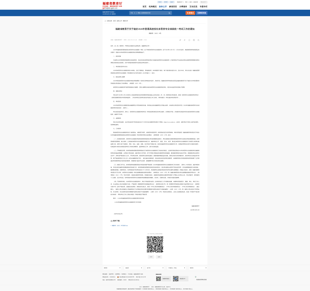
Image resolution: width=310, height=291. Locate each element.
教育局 (191, 268)
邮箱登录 (196, 2)
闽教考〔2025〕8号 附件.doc (120, 225)
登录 (186, 2)
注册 (190, 2)
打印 (151, 257)
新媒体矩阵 (158, 274)
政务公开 (163, 6)
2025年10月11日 (193, 210)
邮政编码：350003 (122, 280)
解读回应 (173, 6)
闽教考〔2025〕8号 (155, 33)
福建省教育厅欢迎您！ (109, 12)
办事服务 (183, 6)
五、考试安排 (116, 101)
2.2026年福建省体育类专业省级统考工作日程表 (126, 202)
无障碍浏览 (201, 13)
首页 (144, 6)
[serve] (113, 5)
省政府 (172, 2)
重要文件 (125, 21)
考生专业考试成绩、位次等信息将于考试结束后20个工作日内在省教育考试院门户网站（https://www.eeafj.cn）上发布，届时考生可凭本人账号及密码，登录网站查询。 (155, 123)
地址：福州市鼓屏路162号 (109, 280)
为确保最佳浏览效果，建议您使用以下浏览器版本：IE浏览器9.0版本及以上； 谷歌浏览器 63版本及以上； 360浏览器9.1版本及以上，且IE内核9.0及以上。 (155, 289)
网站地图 (105, 274)
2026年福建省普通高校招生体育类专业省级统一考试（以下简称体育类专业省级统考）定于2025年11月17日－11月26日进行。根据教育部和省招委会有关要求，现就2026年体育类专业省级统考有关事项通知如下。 (155, 51)
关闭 (159, 257)
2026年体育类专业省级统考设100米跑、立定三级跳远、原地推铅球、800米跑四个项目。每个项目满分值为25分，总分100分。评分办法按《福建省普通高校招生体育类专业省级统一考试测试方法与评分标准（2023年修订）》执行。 (155, 72)
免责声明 (111, 274)
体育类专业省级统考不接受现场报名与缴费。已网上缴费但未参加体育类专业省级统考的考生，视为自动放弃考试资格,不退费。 (148, 87)
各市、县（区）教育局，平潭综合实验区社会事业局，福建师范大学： (131, 46)
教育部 (166, 2)
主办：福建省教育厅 (144, 286)
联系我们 (124, 274)
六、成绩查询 (116, 118)
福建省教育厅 (194, 206)
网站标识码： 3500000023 (109, 277)
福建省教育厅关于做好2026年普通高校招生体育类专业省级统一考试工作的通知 (155, 29)
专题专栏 (203, 6)
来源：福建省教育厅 (116, 40)
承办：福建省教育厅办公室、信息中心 (161, 286)
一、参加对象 (116, 56)
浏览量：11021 (143, 40)
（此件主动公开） (117, 213)
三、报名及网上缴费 (118, 77)
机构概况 (153, 6)
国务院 (160, 2)
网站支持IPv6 (204, 2)
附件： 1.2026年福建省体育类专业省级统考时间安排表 (127, 198)
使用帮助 (117, 274)
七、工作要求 (116, 128)
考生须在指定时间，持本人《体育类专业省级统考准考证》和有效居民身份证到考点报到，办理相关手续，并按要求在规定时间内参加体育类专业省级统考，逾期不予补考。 (155, 113)
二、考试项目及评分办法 (119, 66)
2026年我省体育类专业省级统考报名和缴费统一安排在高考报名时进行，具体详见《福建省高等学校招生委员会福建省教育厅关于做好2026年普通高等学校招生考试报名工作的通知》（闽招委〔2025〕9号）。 (155, 82)
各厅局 (148, 268)
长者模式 (190, 13)
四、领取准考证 (116, 91)
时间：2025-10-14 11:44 (130, 40)
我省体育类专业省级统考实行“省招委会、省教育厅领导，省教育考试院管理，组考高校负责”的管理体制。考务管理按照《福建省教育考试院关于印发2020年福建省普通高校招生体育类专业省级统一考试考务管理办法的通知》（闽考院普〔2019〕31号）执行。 (155, 134)
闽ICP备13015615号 (141, 277)
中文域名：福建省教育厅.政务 (135, 274)
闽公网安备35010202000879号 (126, 277)
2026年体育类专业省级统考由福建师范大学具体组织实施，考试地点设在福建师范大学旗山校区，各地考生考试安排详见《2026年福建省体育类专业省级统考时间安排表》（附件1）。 (155, 107)
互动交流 (193, 6)
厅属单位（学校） (172, 268)
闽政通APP (180, 2)
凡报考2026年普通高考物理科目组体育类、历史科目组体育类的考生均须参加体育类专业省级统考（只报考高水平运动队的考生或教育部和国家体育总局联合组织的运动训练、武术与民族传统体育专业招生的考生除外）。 (155, 61)
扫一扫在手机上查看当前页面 (155, 233)
